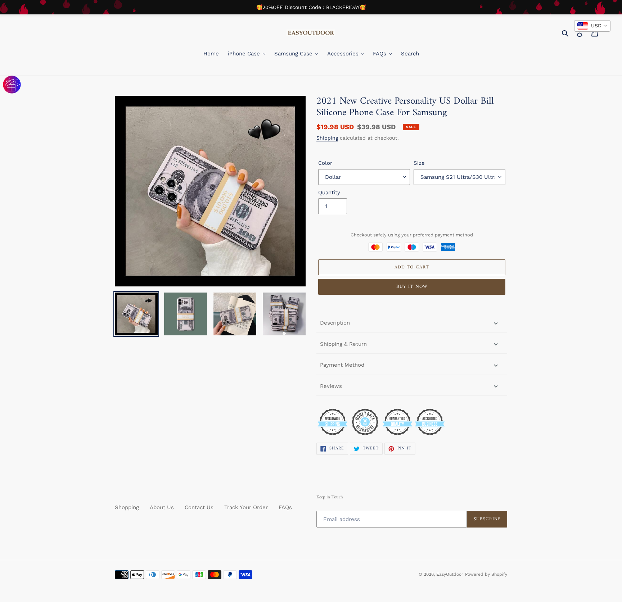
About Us (162, 507)
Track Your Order (246, 507)
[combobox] (592, 26)
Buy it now (411, 286)
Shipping (327, 138)
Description (335, 323)
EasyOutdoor (449, 574)
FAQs (285, 507)
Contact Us (199, 507)
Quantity (329, 192)
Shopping (127, 507)
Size (419, 163)
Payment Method (342, 365)
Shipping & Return (343, 344)
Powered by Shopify (486, 574)
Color (325, 163)
